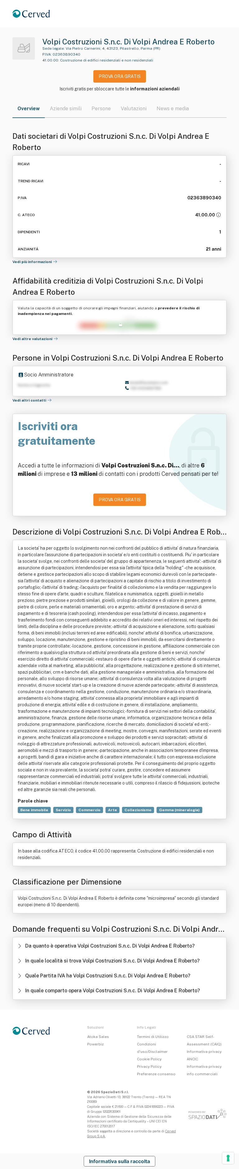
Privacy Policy (149, 1066)
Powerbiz (95, 1044)
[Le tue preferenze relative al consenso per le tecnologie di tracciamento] (228, 1158)
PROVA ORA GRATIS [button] (120, 76)
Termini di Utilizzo (153, 1037)
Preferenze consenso (156, 1074)
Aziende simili (66, 108)
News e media (173, 108)
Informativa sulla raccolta (119, 1161)
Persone (101, 108)
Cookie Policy (149, 1059)
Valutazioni (134, 108)
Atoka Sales (98, 1037)
